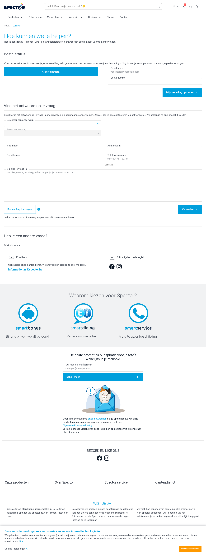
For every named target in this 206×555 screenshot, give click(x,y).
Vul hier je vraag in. (17, 168)
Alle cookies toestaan (190, 549)
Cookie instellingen (15, 548)
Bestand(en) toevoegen (19, 209)
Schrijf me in (73, 376)
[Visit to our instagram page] (106, 458)
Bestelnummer (118, 77)
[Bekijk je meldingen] (190, 6)
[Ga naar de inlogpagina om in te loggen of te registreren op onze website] (183, 6)
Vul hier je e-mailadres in (79, 364)
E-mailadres (117, 68)
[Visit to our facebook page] (99, 458)
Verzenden (187, 209)
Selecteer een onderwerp (20, 120)
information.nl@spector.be (25, 269)
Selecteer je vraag (16, 129)
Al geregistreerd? (51, 71)
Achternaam (114, 145)
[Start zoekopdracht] (158, 6)
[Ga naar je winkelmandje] (197, 6)
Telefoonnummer (117, 155)
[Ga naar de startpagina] (19, 6)
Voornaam (12, 145)
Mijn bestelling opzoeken (179, 92)
